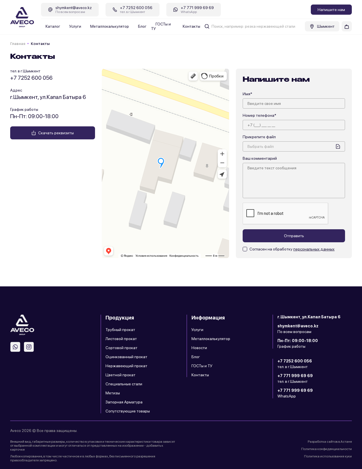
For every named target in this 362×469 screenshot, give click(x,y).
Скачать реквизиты (56, 133)
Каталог (53, 26)
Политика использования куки (328, 456)
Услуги (75, 26)
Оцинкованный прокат (126, 357)
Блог (142, 26)
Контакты (191, 26)
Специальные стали (123, 384)
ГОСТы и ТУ (161, 26)
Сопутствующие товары (127, 411)
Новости (199, 347)
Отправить (294, 236)
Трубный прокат (120, 329)
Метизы (112, 393)
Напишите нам (331, 9)
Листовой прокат (121, 338)
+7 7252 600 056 (31, 77)
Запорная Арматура (124, 402)
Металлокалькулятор (109, 26)
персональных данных (314, 249)
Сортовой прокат (121, 347)
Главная (17, 43)
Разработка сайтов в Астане (330, 442)
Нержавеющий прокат (126, 366)
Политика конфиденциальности (326, 449)
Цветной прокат (120, 375)
